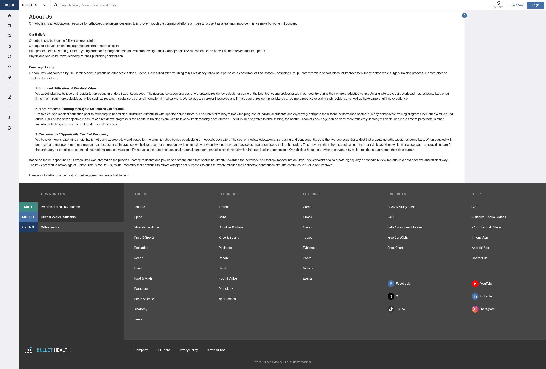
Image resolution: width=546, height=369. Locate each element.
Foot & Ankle (143, 278)
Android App (480, 248)
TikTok (400, 309)
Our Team (163, 350)
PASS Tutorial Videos (486, 227)
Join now (517, 5)
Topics (307, 237)
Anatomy (140, 309)
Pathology (141, 289)
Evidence (309, 248)
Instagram (487, 309)
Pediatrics (141, 248)
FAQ (475, 207)
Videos (308, 268)
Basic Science (144, 299)
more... (139, 319)
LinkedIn (486, 296)
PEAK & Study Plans (401, 207)
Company (141, 350)
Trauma (139, 207)
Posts (307, 258)
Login (535, 5)
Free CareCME (398, 237)
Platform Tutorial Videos (489, 217)
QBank (307, 217)
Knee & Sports (144, 237)
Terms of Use (215, 350)
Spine (138, 217)
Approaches (227, 299)
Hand (138, 268)
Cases (307, 227)
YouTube (486, 283)
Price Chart (395, 248)
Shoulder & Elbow (146, 227)
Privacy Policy (188, 350)
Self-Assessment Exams (405, 227)
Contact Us (480, 258)
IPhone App (480, 237)
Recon (138, 258)
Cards (307, 207)
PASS (391, 217)
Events (307, 278)
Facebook (403, 283)
